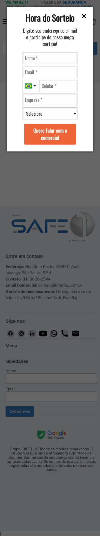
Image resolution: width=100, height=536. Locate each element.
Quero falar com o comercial (50, 134)
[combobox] (30, 86)
